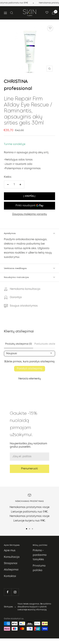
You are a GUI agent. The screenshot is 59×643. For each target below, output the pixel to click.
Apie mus (9, 550)
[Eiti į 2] (29, 528)
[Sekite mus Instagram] (15, 592)
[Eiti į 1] (26, 528)
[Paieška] (11, 12)
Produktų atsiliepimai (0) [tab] (18, 344)
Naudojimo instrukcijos (16, 277)
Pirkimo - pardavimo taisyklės (40, 555)
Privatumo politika (39, 568)
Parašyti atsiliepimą (29, 368)
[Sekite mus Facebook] (7, 592)
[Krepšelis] (53, 12)
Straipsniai (10, 563)
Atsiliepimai (11, 569)
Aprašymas (10, 233)
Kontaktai (10, 576)
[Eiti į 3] (32, 528)
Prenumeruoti (29, 468)
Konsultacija (12, 557)
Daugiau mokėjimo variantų (29, 214)
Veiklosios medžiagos (15, 268)
